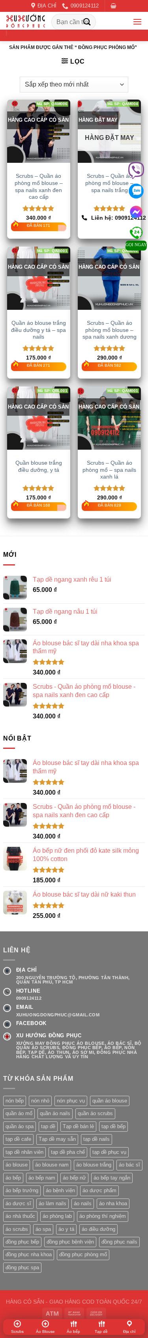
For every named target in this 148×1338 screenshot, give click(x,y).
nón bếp (15, 1101)
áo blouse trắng (93, 1165)
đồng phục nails (119, 1242)
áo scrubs (17, 1229)
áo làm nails (52, 1203)
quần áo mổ (19, 1113)
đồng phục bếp (22, 1242)
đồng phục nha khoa (29, 1254)
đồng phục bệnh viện (70, 1242)
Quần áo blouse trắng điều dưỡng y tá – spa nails (38, 330)
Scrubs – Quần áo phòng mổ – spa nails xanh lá (109, 470)
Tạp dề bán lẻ (78, 1126)
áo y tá (66, 1229)
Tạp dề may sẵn (57, 1139)
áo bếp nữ (74, 1178)
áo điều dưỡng (98, 1229)
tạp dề (48, 1126)
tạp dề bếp (113, 1126)
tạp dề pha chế (68, 1152)
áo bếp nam (41, 1178)
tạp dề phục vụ (109, 1152)
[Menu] (137, 21)
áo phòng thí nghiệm (102, 1216)
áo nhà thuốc (20, 1216)
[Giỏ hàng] (113, 6)
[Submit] (87, 22)
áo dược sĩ (18, 1203)
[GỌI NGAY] (136, 230)
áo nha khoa (113, 1203)
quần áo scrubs (95, 1113)
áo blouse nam (52, 1165)
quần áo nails (55, 1113)
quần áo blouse (109, 1101)
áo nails (83, 1203)
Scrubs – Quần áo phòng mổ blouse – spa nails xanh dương (109, 330)
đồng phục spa (22, 1267)
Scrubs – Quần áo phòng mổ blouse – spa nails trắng (109, 183)
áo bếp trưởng (22, 1190)
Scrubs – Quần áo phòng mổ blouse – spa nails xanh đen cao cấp (39, 186)
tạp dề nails (96, 1139)
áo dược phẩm (99, 1190)
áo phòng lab (57, 1216)
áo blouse (17, 1165)
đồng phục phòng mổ (83, 1254)
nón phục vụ (71, 1101)
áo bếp (13, 1178)
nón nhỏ (40, 1101)
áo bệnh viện (60, 1190)
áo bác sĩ (129, 1165)
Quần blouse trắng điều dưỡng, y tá (38, 466)
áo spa (43, 1229)
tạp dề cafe (18, 1139)
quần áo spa (20, 1126)
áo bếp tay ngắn (112, 1178)
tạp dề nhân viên (24, 1152)
